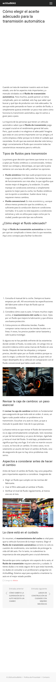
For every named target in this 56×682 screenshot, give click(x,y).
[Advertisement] (28, 55)
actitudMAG (9, 3)
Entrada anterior (16, 594)
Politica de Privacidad (32, 677)
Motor (15, 580)
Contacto (46, 677)
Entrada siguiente (39, 596)
